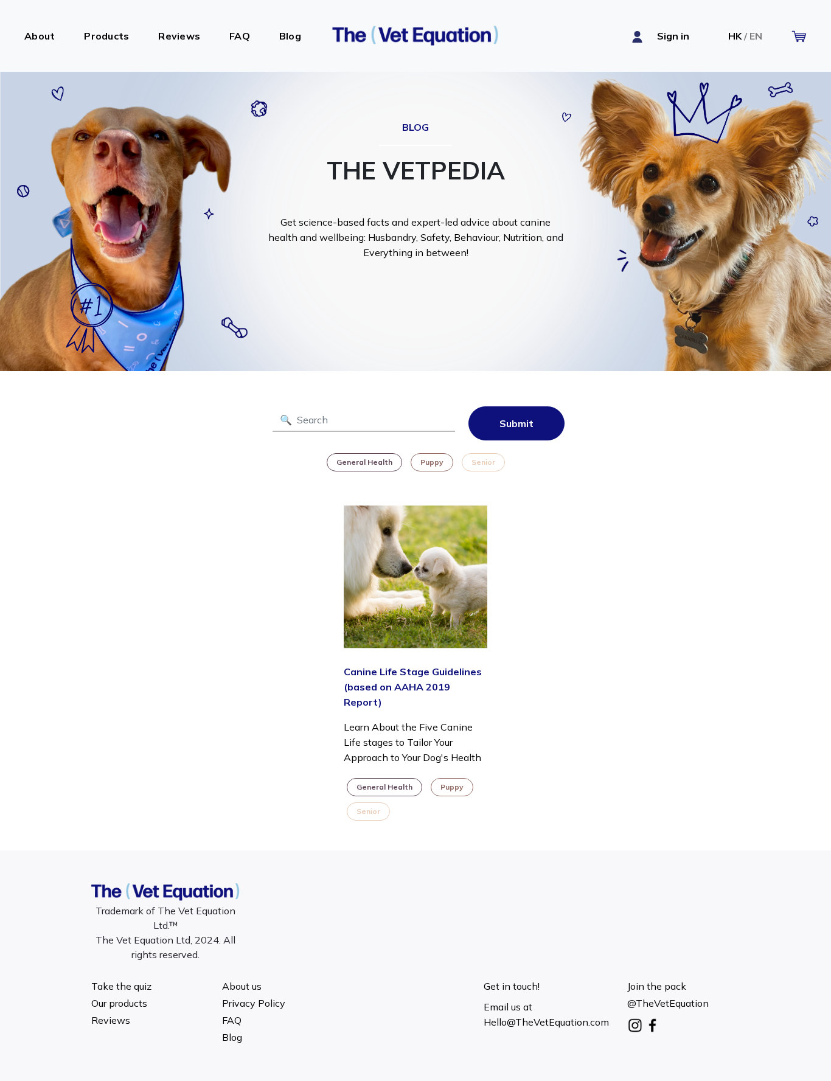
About (39, 36)
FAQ (239, 36)
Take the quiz (121, 986)
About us (242, 986)
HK (735, 36)
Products (106, 36)
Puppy (431, 462)
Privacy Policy (253, 1003)
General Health (364, 462)
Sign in (673, 36)
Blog (290, 36)
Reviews (179, 36)
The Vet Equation (415, 35)
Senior (483, 462)
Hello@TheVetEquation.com (546, 1022)
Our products (119, 1003)
